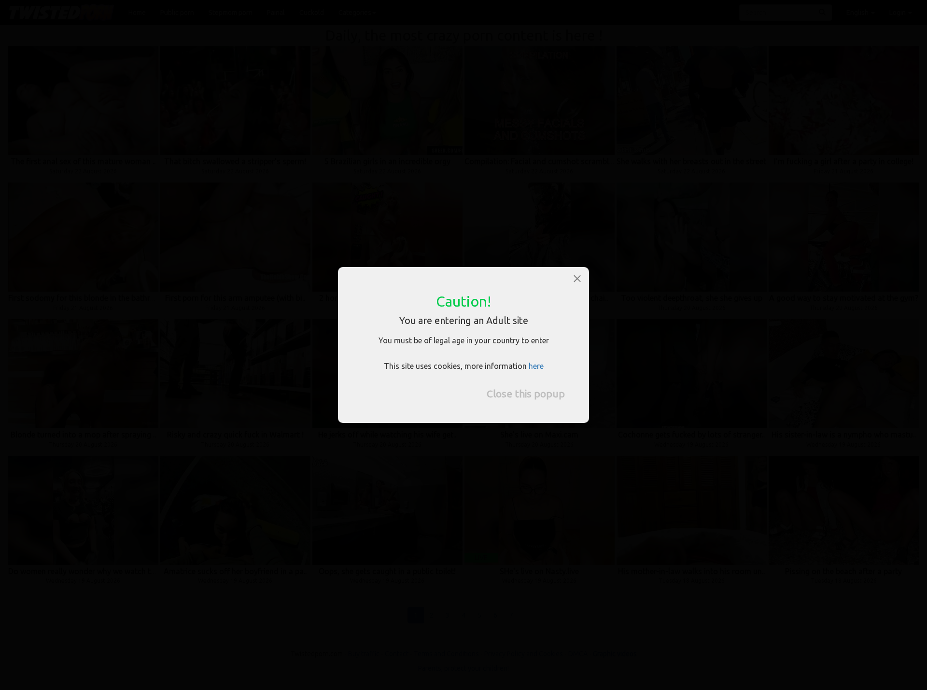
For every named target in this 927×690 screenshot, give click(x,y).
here (536, 366)
